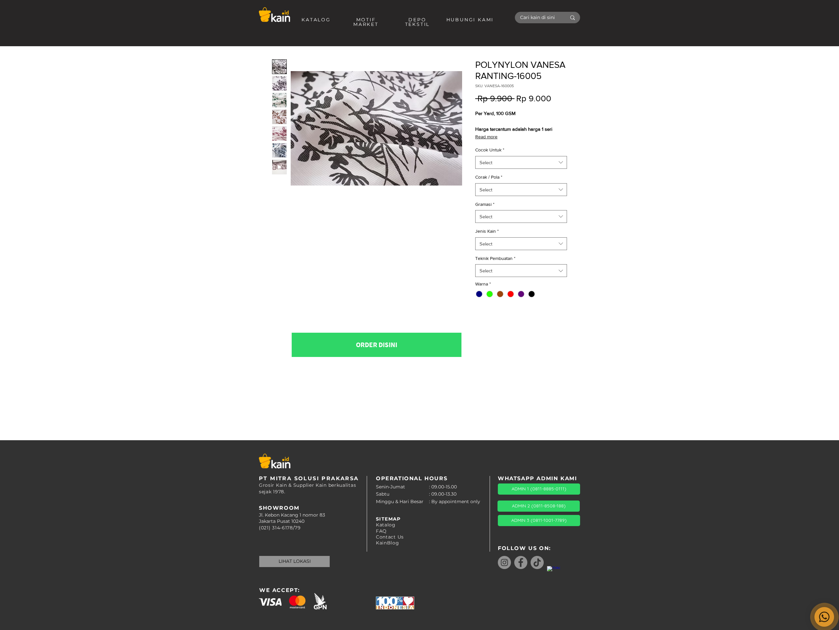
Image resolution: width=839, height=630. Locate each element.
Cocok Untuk (489, 149)
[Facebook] (520, 562)
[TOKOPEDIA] (553, 572)
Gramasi (485, 204)
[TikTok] (537, 562)
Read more (486, 136)
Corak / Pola (488, 177)
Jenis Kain (487, 231)
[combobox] (521, 162)
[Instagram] (504, 562)
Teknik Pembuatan (495, 258)
